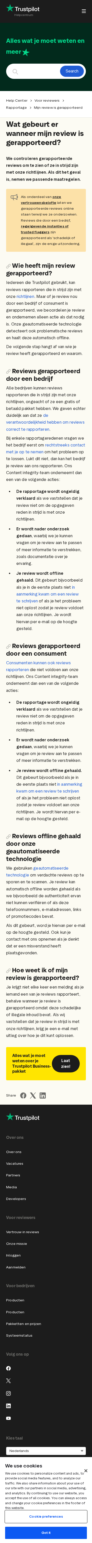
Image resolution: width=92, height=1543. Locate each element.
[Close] (85, 1470)
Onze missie (16, 1244)
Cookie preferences (46, 1516)
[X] (8, 1380)
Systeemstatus (19, 1335)
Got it (46, 1533)
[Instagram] (8, 1393)
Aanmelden (16, 1267)
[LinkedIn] (8, 1406)
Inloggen (13, 1255)
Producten (15, 1300)
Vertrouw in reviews (22, 1232)
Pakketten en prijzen (23, 1324)
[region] (46, 1500)
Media (11, 1187)
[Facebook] (8, 1368)
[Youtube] (8, 1418)
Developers (16, 1199)
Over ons (13, 1152)
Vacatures (15, 1163)
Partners (13, 1175)
